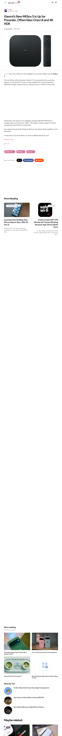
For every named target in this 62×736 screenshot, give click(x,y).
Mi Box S (21, 152)
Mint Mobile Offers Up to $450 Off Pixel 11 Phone (29, 707)
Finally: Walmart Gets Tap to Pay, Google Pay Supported (31, 688)
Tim (10, 9)
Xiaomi (6, 74)
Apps (8, 727)
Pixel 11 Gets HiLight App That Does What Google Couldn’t (15, 653)
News (36, 727)
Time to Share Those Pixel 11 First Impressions (44, 652)
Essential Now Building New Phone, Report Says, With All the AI (16, 222)
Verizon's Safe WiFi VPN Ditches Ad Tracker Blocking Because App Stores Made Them (46, 223)
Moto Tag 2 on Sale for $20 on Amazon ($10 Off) (29, 697)
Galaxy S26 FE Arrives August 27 (13, 676)
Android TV (10, 152)
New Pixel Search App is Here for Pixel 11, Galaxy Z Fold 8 (45, 677)
